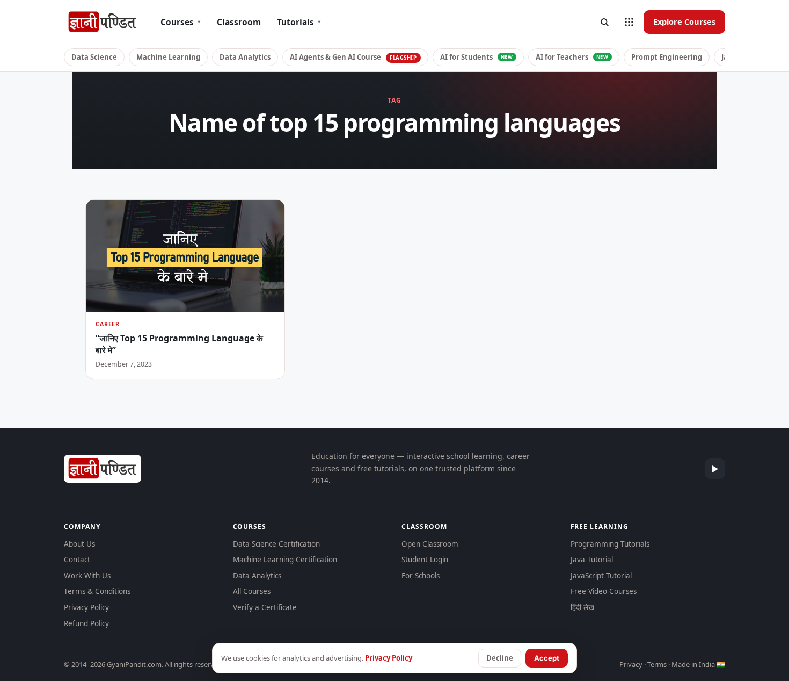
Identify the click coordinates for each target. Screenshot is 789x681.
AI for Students (476, 57)
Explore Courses (684, 21)
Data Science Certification (276, 544)
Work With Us (87, 575)
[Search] (604, 22)
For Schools (420, 575)
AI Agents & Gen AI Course (353, 57)
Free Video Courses (604, 591)
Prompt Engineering (666, 57)
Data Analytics (245, 57)
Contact (77, 559)
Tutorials (299, 22)
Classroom (239, 22)
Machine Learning (168, 57)
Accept (546, 658)
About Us (79, 544)
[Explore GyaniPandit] (629, 22)
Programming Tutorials (610, 544)
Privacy (630, 664)
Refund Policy (86, 623)
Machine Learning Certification (285, 559)
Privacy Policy (86, 607)
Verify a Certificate (265, 607)
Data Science (94, 57)
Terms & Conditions (97, 591)
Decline (499, 658)
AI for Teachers (572, 57)
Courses (180, 22)
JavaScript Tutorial (601, 575)
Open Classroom (429, 544)
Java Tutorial (592, 559)
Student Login (424, 559)
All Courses (252, 591)
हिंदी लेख (582, 607)
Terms (657, 664)
